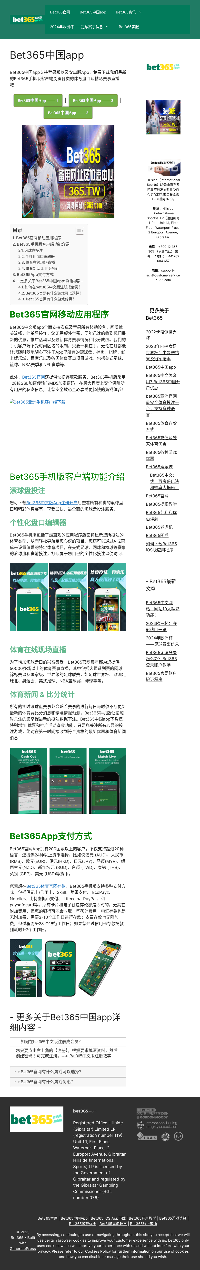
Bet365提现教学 (161, 504)
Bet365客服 (129, 26)
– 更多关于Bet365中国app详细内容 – (50, 280)
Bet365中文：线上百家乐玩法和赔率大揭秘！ (164, 481)
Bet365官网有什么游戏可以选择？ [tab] (52, 1072)
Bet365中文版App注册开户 (52, 502)
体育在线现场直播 (40, 262)
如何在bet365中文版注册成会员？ (53, 287)
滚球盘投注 (33, 250)
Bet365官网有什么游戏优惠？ (51, 299)
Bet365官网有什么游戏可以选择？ (54, 293)
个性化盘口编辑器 (40, 256)
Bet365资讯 (126, 12)
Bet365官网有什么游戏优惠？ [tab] (48, 1082)
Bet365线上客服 (143, 1223)
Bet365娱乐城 (159, 466)
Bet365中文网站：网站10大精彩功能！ (163, 609)
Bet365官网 (60, 12)
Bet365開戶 (157, 535)
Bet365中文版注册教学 (90, 1056)
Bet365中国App (74, 1218)
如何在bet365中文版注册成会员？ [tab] (52, 1042)
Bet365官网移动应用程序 (38, 237)
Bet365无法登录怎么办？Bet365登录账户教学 (161, 659)
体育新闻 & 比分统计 (42, 268)
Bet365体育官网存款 (46, 886)
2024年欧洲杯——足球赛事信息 (76, 26)
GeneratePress (23, 1248)
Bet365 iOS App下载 (108, 1218)
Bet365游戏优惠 (82, 1223)
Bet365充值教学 (113, 1223)
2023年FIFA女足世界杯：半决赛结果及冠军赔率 (162, 352)
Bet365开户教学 (142, 1218)
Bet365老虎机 (159, 527)
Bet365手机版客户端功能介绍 (43, 244)
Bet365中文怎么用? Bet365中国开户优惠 (163, 381)
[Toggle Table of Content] (77, 231)
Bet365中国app (93, 12)
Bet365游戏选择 (173, 1218)
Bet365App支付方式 (35, 274)
